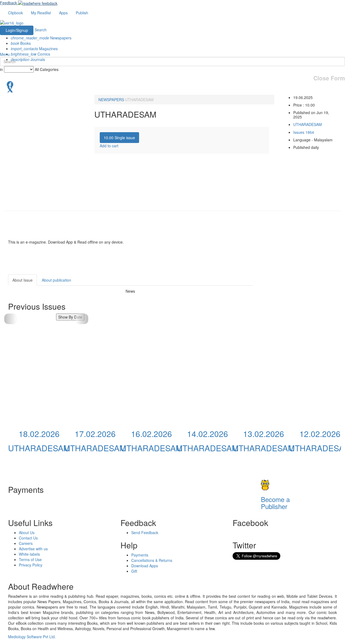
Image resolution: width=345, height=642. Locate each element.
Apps (63, 12)
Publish (82, 12)
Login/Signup (17, 30)
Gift (134, 571)
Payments (139, 555)
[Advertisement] (301, 308)
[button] (82, 318)
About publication (56, 280)
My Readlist (41, 12)
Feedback (8, 2)
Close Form (329, 78)
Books (21, 43)
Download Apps (144, 565)
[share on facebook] (172, 84)
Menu (5, 54)
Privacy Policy (30, 565)
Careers (26, 543)
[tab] (119, 137)
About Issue (22, 280)
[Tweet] (172, 89)
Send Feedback (144, 532)
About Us (26, 532)
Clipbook (15, 12)
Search (40, 29)
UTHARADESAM (139, 99)
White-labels (29, 554)
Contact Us (28, 538)
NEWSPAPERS (111, 99)
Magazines (34, 48)
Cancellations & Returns (151, 560)
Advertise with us (33, 548)
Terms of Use (30, 559)
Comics (30, 54)
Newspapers (41, 37)
